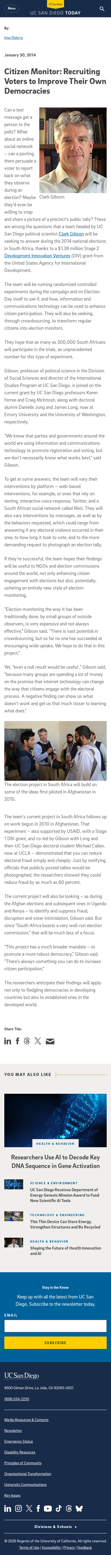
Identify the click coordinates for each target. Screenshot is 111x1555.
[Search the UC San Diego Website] (102, 8)
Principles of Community (23, 1462)
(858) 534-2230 (16, 1398)
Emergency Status (18, 1441)
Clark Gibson (71, 234)
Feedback (84, 1547)
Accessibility (51, 1547)
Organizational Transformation (27, 1473)
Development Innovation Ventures (37, 255)
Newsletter (13, 1430)
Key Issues (12, 1495)
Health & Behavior (55, 1143)
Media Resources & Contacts (26, 1419)
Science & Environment (54, 1183)
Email (11, 1315)
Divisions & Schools (53, 1526)
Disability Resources (19, 1452)
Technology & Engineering (57, 1215)
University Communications (25, 1484)
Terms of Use (29, 1547)
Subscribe (55, 1342)
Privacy (69, 1547)
